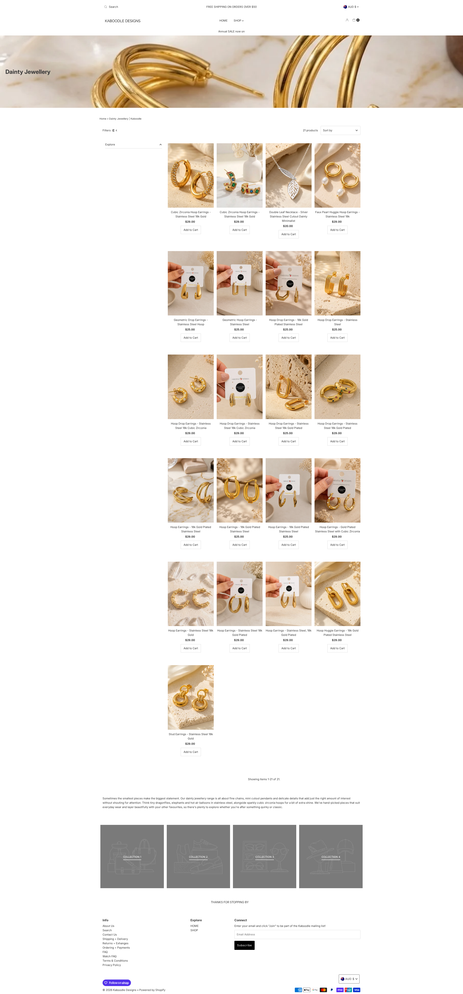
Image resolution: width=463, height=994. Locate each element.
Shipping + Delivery (115, 939)
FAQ (105, 952)
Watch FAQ (109, 956)
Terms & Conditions (115, 960)
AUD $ (352, 7)
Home (102, 118)
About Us (108, 926)
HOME (223, 20)
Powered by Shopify (152, 990)
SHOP (238, 20)
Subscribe (244, 945)
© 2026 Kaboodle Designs (119, 990)
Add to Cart (191, 230)
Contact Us (110, 934)
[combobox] (145, 6)
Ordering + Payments (116, 947)
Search (107, 930)
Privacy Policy (112, 965)
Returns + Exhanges (115, 943)
